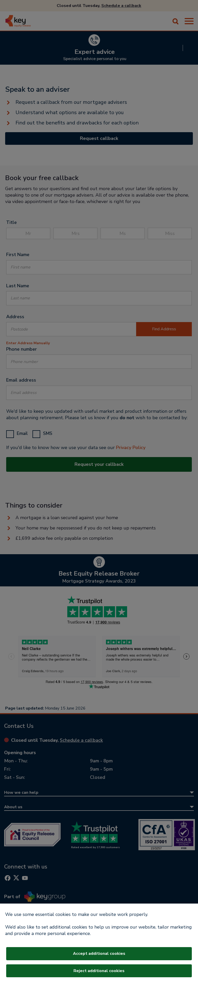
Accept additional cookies (99, 953)
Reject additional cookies (99, 971)
